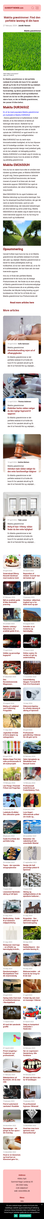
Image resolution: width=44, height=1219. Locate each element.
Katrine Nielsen (23, 462)
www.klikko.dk (24, 1191)
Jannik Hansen (24, 26)
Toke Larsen (22, 520)
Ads (22, 1201)
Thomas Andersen (24, 401)
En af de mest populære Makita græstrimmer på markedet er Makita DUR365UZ (21, 113)
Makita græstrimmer (32, 31)
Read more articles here (22, 302)
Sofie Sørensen (23, 344)
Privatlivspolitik (25, 1216)
